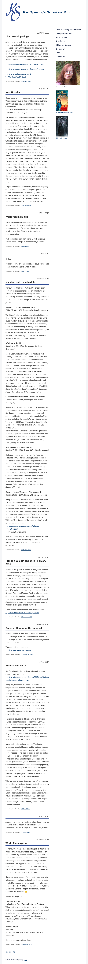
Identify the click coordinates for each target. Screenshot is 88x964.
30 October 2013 (26, 944)
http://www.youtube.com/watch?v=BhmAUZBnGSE (26, 64)
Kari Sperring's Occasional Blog (47, 12)
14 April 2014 (25, 832)
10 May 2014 (25, 809)
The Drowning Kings (17, 36)
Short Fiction (61, 37)
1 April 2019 (25, 271)
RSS (26, 960)
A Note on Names (63, 45)
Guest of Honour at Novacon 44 (24, 628)
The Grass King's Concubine (64, 112)
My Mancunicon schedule (20, 282)
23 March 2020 (26, 81)
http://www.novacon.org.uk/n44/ (18, 650)
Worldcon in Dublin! (17, 216)
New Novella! (13, 92)
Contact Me (60, 57)
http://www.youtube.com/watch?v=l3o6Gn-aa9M (25, 69)
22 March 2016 (26, 550)
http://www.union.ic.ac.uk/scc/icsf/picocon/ (22, 613)
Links (58, 53)
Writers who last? (16, 665)
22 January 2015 (26, 617)
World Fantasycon (16, 843)
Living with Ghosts (61, 138)
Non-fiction (60, 41)
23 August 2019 (26, 205)
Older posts (10, 952)
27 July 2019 (25, 246)
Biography (60, 49)
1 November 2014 (27, 654)
